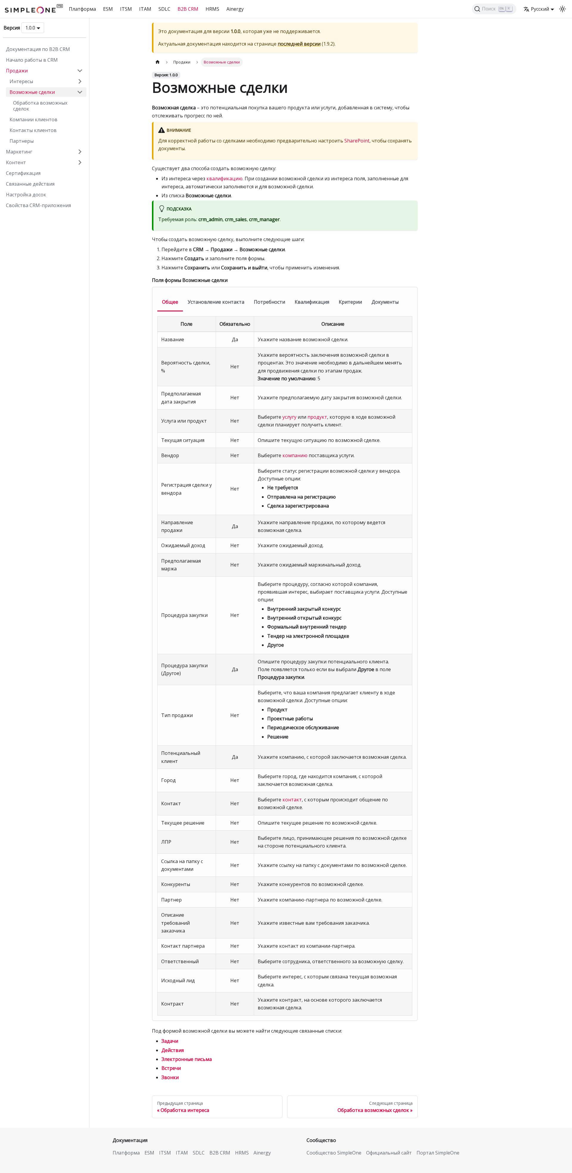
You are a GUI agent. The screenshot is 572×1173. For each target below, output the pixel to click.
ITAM (145, 9)
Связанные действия (30, 184)
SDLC (164, 9)
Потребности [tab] (269, 302)
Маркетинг (19, 151)
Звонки (170, 1077)
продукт (317, 417)
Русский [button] (540, 9)
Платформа (82, 9)
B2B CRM (188, 9)
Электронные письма (186, 1059)
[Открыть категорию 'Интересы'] (79, 81)
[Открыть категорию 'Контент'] (79, 162)
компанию (294, 455)
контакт (292, 799)
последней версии (299, 44)
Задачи (169, 1041)
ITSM (126, 9)
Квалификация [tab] (312, 302)
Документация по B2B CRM (38, 49)
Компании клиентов (33, 119)
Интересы (21, 81)
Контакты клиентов (33, 130)
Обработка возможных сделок (40, 106)
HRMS (212, 9)
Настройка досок (26, 194)
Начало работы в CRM (32, 60)
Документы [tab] (385, 302)
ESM (108, 9)
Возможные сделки (32, 92)
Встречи (171, 1068)
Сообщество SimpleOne (334, 1152)
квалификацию (224, 178)
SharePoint (356, 140)
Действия (172, 1050)
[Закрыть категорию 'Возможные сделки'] (79, 92)
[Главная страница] (157, 62)
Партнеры (22, 141)
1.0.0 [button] (30, 27)
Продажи (17, 70)
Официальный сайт (389, 1152)
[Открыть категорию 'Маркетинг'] (79, 151)
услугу (289, 417)
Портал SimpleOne (437, 1152)
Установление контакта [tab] (216, 302)
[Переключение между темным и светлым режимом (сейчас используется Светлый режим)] (562, 9)
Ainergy (235, 9)
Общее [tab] (170, 302)
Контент (16, 162)
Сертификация (23, 173)
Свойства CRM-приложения (38, 205)
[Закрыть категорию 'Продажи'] (79, 70)
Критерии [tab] (350, 302)
